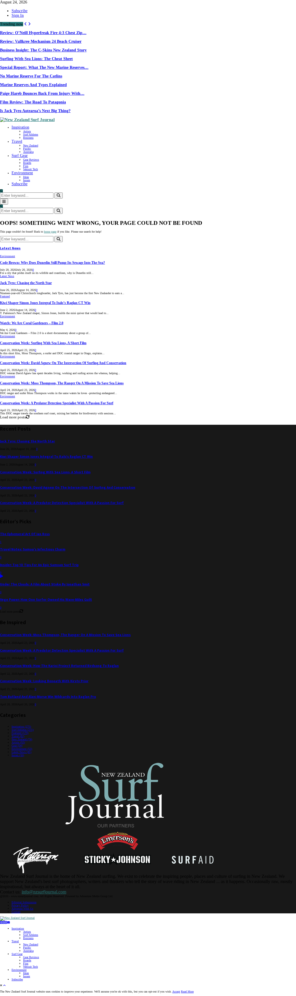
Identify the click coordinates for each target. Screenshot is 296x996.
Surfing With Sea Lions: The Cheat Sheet (36, 59)
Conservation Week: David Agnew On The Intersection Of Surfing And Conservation (63, 363)
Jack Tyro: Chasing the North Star (26, 283)
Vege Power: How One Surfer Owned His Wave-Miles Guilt (46, 599)
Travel (17, 141)
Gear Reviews (31, 159)
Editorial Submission (24, 902)
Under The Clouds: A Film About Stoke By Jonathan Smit (45, 584)
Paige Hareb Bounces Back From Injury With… (42, 93)
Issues (26, 180)
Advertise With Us (22, 908)
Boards (27, 162)
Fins (25, 166)
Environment (22, 173)
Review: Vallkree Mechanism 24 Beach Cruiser (41, 41)
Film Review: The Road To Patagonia (33, 102)
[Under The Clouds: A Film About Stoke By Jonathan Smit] (1, 576)
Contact (16, 911)
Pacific (27, 148)
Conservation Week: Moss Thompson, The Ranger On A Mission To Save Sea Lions (62, 383)
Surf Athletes (30, 134)
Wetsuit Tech (30, 169)
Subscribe (19, 11)
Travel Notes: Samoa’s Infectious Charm (32, 549)
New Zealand (30, 145)
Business (28, 137)
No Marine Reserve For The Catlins (31, 76)
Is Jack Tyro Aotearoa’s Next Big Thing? (35, 111)
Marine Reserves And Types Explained (33, 85)
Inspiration (20, 127)
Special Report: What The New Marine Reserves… (44, 67)
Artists (27, 131)
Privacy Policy (20, 905)
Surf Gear (20, 155)
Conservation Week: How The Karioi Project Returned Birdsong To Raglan (59, 666)
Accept (176, 991)
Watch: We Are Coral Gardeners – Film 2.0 (31, 323)
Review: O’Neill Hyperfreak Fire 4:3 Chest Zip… (43, 33)
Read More (187, 991)
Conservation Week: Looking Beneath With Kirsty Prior (44, 681)
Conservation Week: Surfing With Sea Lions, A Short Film (43, 343)
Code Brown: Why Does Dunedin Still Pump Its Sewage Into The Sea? (52, 263)
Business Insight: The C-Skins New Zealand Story (43, 50)
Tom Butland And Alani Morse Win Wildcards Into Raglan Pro (48, 697)
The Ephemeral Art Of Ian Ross (25, 534)
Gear (17, 745)
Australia (28, 151)
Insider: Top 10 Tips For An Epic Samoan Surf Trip (39, 565)
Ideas (26, 177)
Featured (5, 296)
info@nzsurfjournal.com (44, 891)
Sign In (18, 15)
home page (50, 231)
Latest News (10, 248)
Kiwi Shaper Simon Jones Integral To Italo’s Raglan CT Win (45, 303)
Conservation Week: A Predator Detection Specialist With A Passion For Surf (56, 403)
